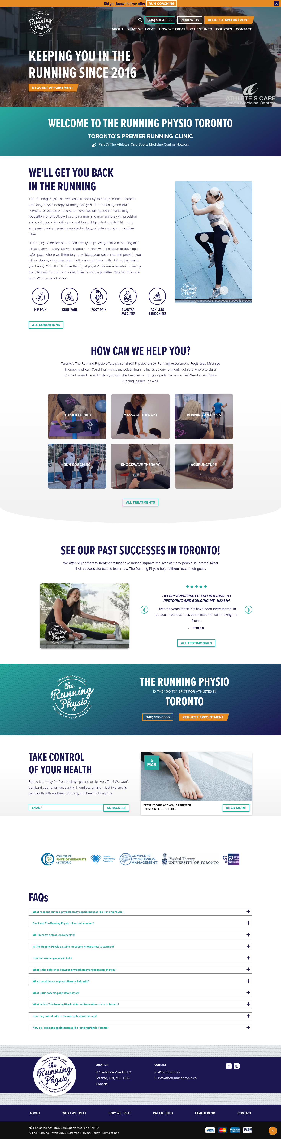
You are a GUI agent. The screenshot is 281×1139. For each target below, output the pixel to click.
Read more (236, 807)
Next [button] (248, 610)
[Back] (223, 223)
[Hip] (226, 239)
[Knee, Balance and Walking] (204, 237)
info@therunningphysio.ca (177, 1078)
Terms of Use (110, 1133)
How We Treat (172, 29)
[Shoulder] (220, 204)
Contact (244, 29)
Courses (224, 29)
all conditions (46, 324)
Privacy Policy (90, 1133)
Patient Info (200, 29)
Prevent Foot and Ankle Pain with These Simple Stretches (167, 807)
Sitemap (73, 1133)
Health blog (205, 1113)
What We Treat (141, 29)
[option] (40, 299)
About (117, 29)
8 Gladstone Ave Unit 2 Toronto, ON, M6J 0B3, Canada (113, 1078)
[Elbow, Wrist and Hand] (196, 197)
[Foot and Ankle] (224, 290)
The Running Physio (45, 1133)
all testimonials (196, 643)
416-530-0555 (169, 1072)
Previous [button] (144, 610)
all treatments (140, 502)
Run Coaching (162, 3)
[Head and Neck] (214, 191)
